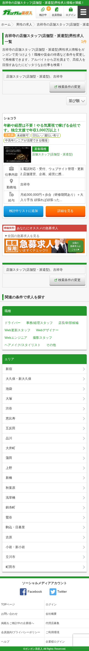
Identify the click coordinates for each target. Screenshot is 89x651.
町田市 (10, 567)
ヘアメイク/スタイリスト (23, 345)
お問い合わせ (9, 613)
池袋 (9, 389)
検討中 (44, 11)
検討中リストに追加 (23, 211)
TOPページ (8, 604)
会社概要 (51, 613)
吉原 (9, 537)
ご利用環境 (52, 632)
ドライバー (13, 323)
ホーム (6, 24)
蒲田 (9, 458)
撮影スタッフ (42, 337)
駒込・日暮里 (15, 527)
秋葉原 (10, 488)
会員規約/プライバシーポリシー (20, 632)
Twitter (61, 591)
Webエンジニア (16, 337)
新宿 (9, 369)
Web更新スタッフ (17, 330)
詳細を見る (65, 211)
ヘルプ (5, 641)
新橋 (9, 477)
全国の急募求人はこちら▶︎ (75, 246)
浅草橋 (10, 497)
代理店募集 (52, 623)
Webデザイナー (47, 330)
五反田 (10, 428)
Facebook (34, 591)
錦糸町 (10, 507)
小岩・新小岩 (15, 547)
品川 (9, 438)
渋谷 (9, 408)
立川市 (10, 557)
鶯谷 (9, 517)
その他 (51, 345)
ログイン (71, 14)
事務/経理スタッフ (39, 323)
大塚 (9, 398)
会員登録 (57, 14)
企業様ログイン (55, 641)
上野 (9, 468)
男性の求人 (24, 24)
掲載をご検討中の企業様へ (17, 623)
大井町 (10, 448)
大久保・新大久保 (18, 378)
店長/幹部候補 (68, 323)
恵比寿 (10, 418)
